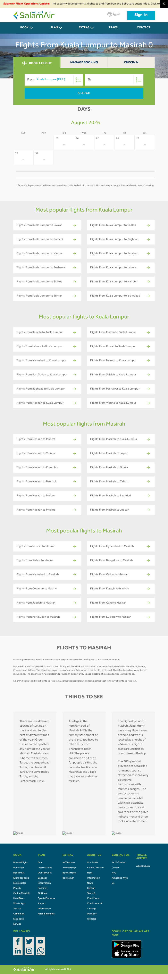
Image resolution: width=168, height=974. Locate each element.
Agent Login (143, 866)
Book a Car (68, 878)
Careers (91, 888)
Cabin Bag (18, 914)
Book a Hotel (69, 873)
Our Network (45, 873)
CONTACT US (143, 30)
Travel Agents (113, 30)
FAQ (114, 873)
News (90, 883)
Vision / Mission (95, 868)
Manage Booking (84, 62)
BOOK (24, 27)
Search (84, 93)
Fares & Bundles (46, 914)
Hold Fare (18, 898)
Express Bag (19, 883)
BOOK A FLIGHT (40, 63)
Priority (17, 888)
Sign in (141, 15)
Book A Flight (20, 863)
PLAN (54, 27)
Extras (84, 27)
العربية (116, 14)
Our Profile (92, 863)
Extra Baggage (21, 878)
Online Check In (21, 893)
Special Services (46, 898)
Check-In (131, 62)
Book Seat (18, 868)
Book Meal (18, 873)
